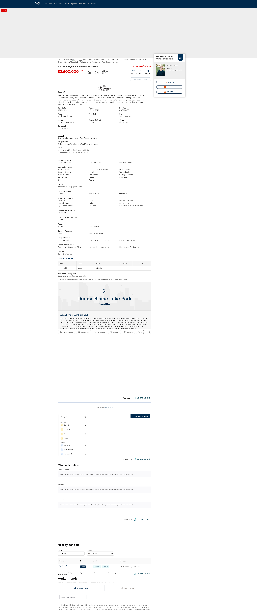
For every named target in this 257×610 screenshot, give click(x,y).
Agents (74, 4)
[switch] (133, 73)
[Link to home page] (38, 4)
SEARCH (48, 4)
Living (66, 4)
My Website (170, 92)
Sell (60, 4)
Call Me (171, 82)
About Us (82, 4)
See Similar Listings (140, 79)
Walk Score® (108, 407)
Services (92, 4)
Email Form (170, 87)
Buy (55, 4)
